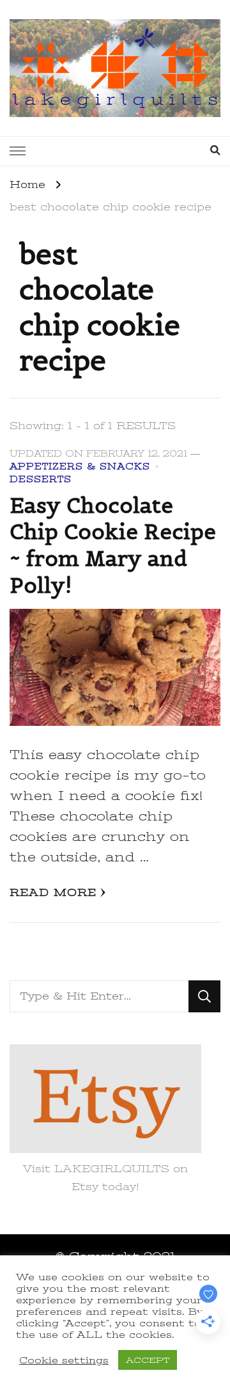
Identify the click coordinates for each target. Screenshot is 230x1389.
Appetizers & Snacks (80, 466)
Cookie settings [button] (64, 1360)
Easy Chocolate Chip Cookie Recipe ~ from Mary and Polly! (113, 545)
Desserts (41, 479)
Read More (53, 893)
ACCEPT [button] (147, 1360)
